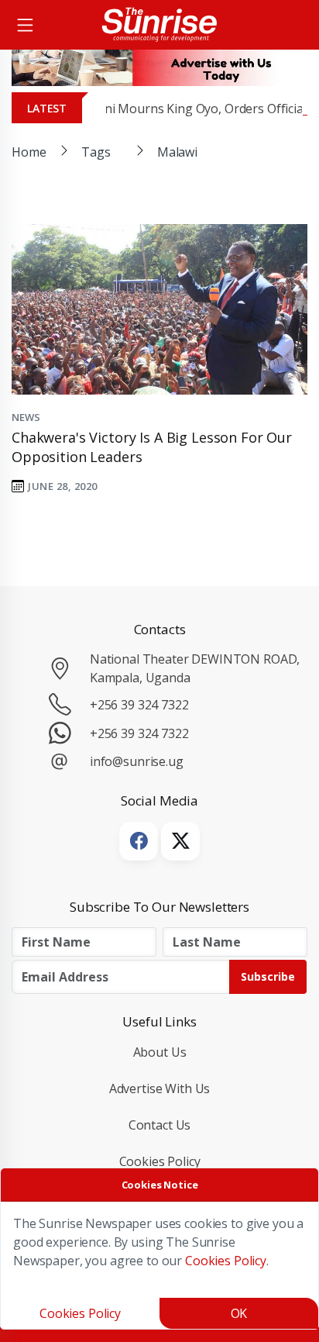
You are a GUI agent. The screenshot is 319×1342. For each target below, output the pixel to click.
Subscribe (268, 976)
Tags (95, 151)
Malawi (177, 151)
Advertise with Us (160, 1088)
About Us (160, 1052)
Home (29, 151)
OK (239, 1313)
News (25, 417)
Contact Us (160, 1124)
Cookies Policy (160, 1161)
